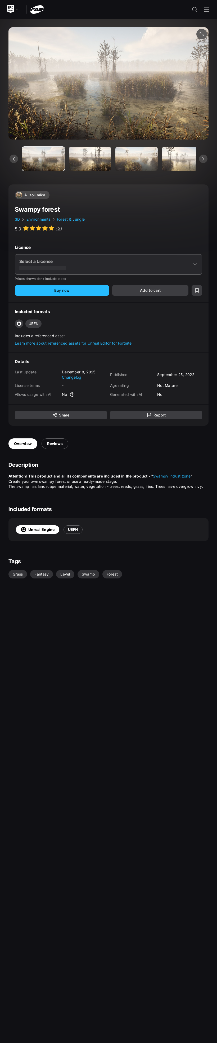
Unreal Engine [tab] (41, 529)
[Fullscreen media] (201, 34)
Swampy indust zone (172, 476)
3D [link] (17, 219)
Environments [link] (38, 219)
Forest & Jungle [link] (71, 219)
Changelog (72, 377)
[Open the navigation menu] (206, 9)
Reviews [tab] (55, 443)
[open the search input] (195, 9)
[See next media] (203, 159)
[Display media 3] (183, 159)
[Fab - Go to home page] (37, 9)
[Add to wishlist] (197, 290)
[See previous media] (14, 159)
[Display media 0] (43, 159)
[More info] (72, 394)
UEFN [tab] (73, 529)
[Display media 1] (90, 159)
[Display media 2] (136, 159)
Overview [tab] (23, 443)
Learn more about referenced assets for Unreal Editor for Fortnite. (74, 343)
